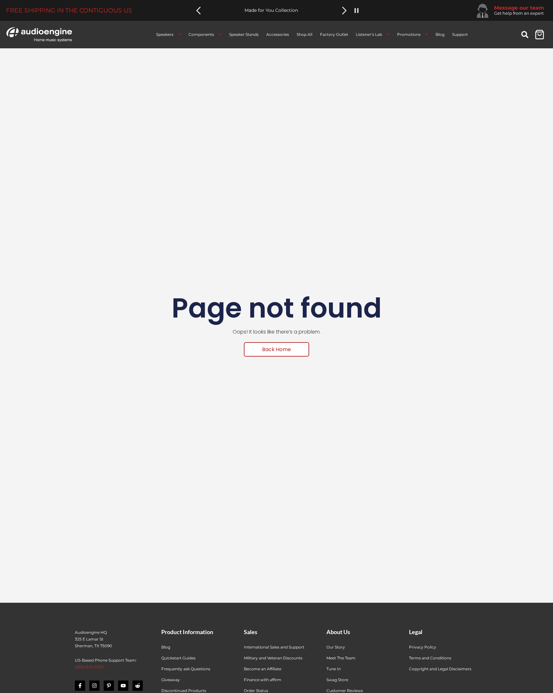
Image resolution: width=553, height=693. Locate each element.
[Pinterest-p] (109, 686)
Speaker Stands (244, 34)
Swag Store (337, 679)
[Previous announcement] (198, 11)
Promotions (409, 34)
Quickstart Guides (178, 658)
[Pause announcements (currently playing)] (356, 10)
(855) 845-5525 (89, 667)
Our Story (335, 647)
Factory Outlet (334, 34)
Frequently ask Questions (185, 668)
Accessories (277, 34)
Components (201, 34)
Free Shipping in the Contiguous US (69, 10)
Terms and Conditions (430, 658)
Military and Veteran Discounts (273, 658)
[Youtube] (123, 686)
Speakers (164, 34)
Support (460, 34)
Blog (440, 34)
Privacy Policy (422, 647)
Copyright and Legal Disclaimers (440, 668)
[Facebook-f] (80, 686)
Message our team (519, 8)
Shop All (304, 34)
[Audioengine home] (39, 34)
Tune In (333, 668)
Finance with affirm (262, 679)
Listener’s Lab (369, 34)
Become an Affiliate (262, 668)
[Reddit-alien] (137, 686)
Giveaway (170, 679)
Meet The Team (341, 658)
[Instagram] (94, 686)
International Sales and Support (274, 647)
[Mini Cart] (540, 35)
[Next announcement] (344, 11)
